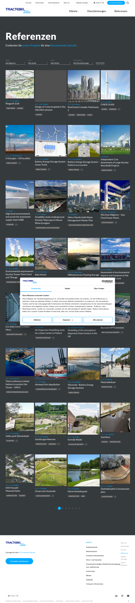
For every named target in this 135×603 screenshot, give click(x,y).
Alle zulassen (98, 320)
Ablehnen (37, 320)
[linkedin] (116, 596)
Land (29, 60)
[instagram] (122, 596)
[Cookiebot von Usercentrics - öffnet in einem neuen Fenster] (103, 281)
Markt (53, 60)
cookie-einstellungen (72, 601)
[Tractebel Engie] (18, 11)
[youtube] (128, 596)
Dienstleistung (77, 60)
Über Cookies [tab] (99, 288)
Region (8, 60)
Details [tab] (67, 288)
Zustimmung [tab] (36, 288)
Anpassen (66, 320)
